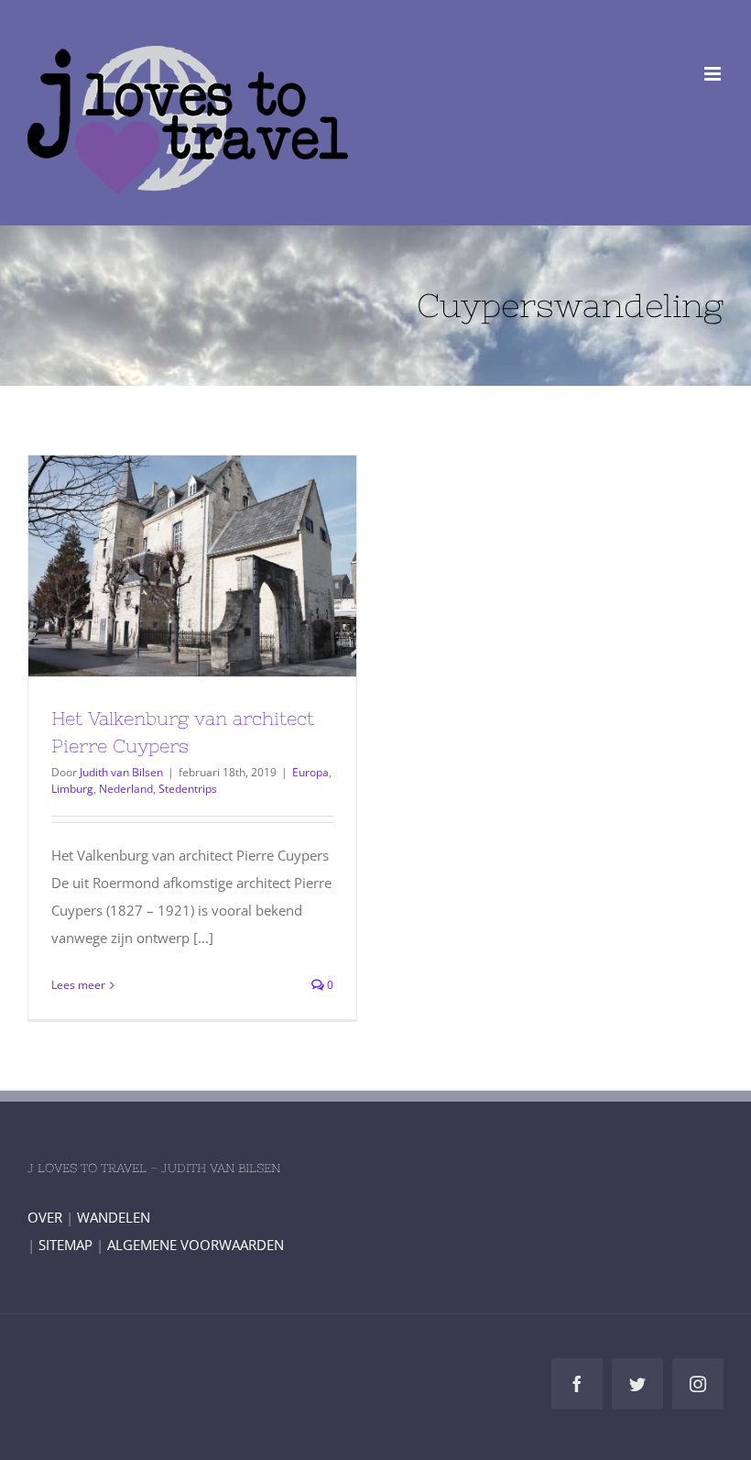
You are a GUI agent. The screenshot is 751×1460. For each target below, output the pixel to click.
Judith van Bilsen (121, 772)
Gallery (226, 566)
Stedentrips (187, 788)
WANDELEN (113, 1217)
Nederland (126, 788)
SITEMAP (65, 1244)
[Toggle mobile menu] (714, 73)
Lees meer (78, 985)
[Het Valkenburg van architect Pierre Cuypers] (192, 566)
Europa (310, 772)
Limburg (72, 788)
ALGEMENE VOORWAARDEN (195, 1244)
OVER (44, 1217)
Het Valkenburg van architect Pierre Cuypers (159, 566)
